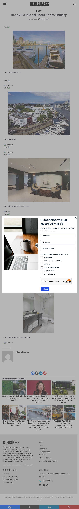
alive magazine (49, 274)
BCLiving (47, 264)
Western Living (49, 271)
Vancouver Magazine (51, 267)
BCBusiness (48, 258)
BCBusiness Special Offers (53, 261)
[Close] (76, 218)
